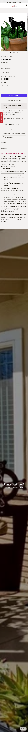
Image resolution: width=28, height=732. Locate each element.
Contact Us (1, 118)
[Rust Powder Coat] (3, 79)
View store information (9, 114)
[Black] (7, 79)
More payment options (14, 100)
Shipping (11, 118)
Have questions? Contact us (13, 130)
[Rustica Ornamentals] (14, 5)
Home (3, 11)
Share (4, 142)
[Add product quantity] (7, 85)
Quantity (3, 82)
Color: (8, 76)
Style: (6, 69)
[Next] (25, 1)
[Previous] (2, 1)
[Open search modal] (22, 5)
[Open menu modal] (2, 5)
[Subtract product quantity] (2, 85)
